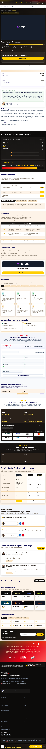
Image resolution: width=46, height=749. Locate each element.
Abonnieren (40, 634)
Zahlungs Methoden (4, 705)
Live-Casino (13, 286)
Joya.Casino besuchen (36, 746)
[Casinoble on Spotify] (10, 735)
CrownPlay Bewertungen (34, 6)
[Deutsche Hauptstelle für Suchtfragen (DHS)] (23, 657)
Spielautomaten (25, 286)
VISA (24, 721)
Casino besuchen (22, 58)
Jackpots (7, 286)
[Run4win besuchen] (30, 475)
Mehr (19, 286)
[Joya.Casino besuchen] (19, 475)
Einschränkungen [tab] (32, 200)
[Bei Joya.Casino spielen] (23, 264)
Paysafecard (26, 726)
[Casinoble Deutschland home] (4, 672)
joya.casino (42, 73)
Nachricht (25, 702)
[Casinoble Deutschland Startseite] (5, 2)
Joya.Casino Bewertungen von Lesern (20, 65)
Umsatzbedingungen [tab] (21, 200)
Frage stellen (41, 548)
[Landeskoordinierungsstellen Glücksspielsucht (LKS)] (33, 657)
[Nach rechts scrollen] (44, 6)
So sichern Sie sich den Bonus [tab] (8, 200)
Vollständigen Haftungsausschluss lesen (12, 741)
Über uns (25, 697)
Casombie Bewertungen (23, 6)
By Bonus (4, 617)
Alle (2, 286)
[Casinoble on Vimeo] (7, 735)
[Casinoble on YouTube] (4, 735)
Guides (26, 617)
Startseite (2, 10)
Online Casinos (3, 697)
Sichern (42, 187)
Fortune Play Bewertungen (5, 729)
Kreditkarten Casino (27, 716)
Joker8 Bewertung (13, 6)
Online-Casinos (8, 10)
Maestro (25, 724)
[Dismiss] (44, 746)
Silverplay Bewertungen (5, 726)
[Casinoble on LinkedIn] (2, 735)
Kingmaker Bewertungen (5, 724)
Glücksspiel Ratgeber (5, 710)
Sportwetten (32, 286)
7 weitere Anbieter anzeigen (23, 375)
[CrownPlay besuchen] (39, 475)
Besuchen (19, 501)
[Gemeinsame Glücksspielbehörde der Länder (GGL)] (13, 657)
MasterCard (26, 718)
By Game (12, 617)
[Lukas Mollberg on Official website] (23, 523)
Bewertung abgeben (39, 580)
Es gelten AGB (27, 60)
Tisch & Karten (40, 286)
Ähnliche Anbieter (32, 65)
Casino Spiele (3, 702)
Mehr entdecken (41, 65)
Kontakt (25, 705)
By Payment (19, 617)
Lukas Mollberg (10, 50)
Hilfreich (10, 560)
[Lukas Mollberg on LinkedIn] (20, 523)
